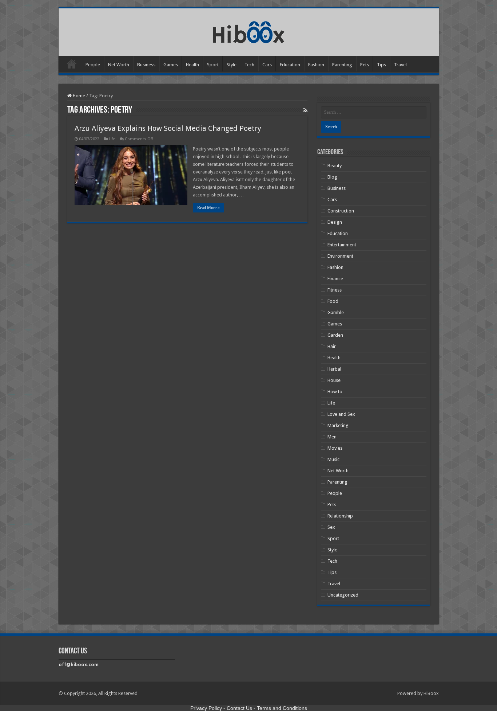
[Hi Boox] (249, 31)
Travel (400, 64)
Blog (332, 177)
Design (334, 222)
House (334, 380)
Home (71, 63)
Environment (340, 256)
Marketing (338, 425)
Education (290, 64)
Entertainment (341, 244)
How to (334, 391)
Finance (335, 278)
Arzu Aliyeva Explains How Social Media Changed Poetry (168, 128)
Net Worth (118, 64)
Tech (249, 64)
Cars (267, 64)
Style (231, 64)
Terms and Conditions (282, 708)
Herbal (334, 369)
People (93, 64)
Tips (381, 64)
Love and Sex (341, 414)
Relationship (340, 516)
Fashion (316, 64)
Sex (331, 527)
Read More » (208, 207)
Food (332, 301)
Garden (335, 335)
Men (332, 437)
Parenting (342, 64)
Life (112, 139)
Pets (364, 64)
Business (146, 64)
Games (170, 64)
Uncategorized (342, 595)
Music (333, 459)
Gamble (335, 312)
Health (192, 64)
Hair (331, 346)
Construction (340, 211)
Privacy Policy (206, 708)
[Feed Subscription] (305, 110)
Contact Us (239, 708)
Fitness (334, 290)
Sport (213, 64)
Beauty (334, 165)
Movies (334, 448)
